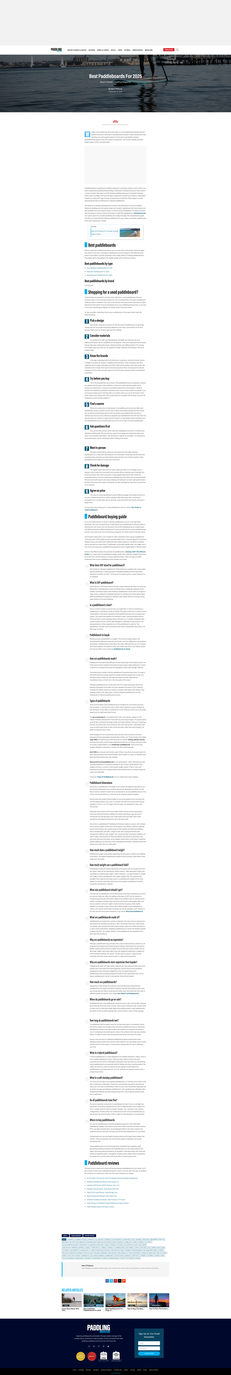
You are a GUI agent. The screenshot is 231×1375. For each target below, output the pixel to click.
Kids (163, 1247)
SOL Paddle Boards (97, 1255)
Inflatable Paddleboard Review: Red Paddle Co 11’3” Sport (106, 1199)
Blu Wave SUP (81, 1242)
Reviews (92, 50)
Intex (137, 1247)
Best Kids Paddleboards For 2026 (98, 271)
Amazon (107, 1239)
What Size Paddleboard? (134, 911)
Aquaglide (126, 1239)
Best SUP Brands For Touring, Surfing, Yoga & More (104, 232)
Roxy (165, 1253)
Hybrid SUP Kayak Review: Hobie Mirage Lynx (102, 1192)
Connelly (141, 1242)
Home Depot (95, 1247)
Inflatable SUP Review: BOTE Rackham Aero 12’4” (103, 1185)
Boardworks (91, 1242)
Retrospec (137, 1253)
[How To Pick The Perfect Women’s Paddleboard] (159, 1300)
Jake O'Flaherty (116, 89)
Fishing (112, 1245)
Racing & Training (100, 1253)
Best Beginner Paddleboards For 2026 (99, 275)
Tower (157, 1255)
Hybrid (103, 1247)
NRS (122, 1250)
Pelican (65, 1253)
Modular (100, 1250)
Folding (120, 1245)
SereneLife (85, 1255)
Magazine (149, 50)
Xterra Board (113, 1258)
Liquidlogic (84, 1250)
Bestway (65, 1242)
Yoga (121, 1258)
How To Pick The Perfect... (159, 1308)
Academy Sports (80, 1239)
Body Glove (102, 1242)
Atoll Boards (136, 1239)
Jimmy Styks (156, 1247)
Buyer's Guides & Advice (77, 50)
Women (104, 1258)
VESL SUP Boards (68, 1258)
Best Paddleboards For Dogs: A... (114, 1309)
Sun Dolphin (119, 1255)
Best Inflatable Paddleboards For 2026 (99, 268)
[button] (177, 50)
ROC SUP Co (158, 1253)
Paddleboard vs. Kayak (122, 649)
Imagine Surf (120, 1247)
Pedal (162, 1250)
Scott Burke (75, 1255)
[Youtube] (108, 1346)
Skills (113, 50)
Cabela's (127, 1242)
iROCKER (143, 1247)
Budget (120, 1242)
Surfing (127, 1255)
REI (131, 1253)
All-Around (99, 1239)
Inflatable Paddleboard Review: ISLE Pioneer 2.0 (103, 1182)
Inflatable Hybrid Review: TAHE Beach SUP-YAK (102, 1189)
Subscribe (169, 50)
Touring (150, 1255)
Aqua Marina (116, 1239)
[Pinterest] (115, 1281)
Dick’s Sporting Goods (70, 1245)
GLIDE (135, 1245)
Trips (120, 50)
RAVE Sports (112, 1253)
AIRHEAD (90, 1239)
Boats (65, 1236)
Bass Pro (146, 1239)
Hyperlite (110, 1247)
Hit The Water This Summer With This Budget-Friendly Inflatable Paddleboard (112, 1178)
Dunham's (92, 1245)
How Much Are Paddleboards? (128, 993)
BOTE (114, 1242)
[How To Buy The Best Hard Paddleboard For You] (137, 1300)
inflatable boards (139, 213)
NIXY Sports (115, 1250)
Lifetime (65, 1250)
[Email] (119, 1281)
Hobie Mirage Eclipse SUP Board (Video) (100, 1207)
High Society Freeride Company (73, 1247)
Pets (85, 1253)
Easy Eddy (100, 1245)
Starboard (109, 1255)
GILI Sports (128, 1245)
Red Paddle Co (123, 1253)
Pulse (91, 1253)
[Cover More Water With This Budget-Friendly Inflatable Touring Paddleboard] (72, 1300)
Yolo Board (129, 1258)
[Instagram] (94, 1346)
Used (162, 1255)
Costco (149, 1242)
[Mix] (124, 1281)
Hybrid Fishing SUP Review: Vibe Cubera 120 (102, 1196)
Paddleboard (136, 1250)
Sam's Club (66, 1255)
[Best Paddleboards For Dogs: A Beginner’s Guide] (115, 1300)
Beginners (154, 1239)
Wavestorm (96, 1258)
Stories (127, 50)
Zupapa (137, 1258)
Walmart (88, 1258)
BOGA (109, 1242)
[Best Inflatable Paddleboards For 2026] (94, 1300)
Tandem (142, 1255)
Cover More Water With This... (70, 1309)
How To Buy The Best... (135, 1308)
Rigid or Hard (147, 1253)
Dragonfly (83, 1245)
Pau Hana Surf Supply (150, 1250)
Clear (134, 1242)
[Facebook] (107, 1281)
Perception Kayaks (75, 1253)
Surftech (135, 1255)
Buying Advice (89, 1236)
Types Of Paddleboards (105, 777)
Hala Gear (142, 1245)
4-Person (70, 1239)
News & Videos (103, 50)
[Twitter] (111, 1281)
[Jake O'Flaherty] (74, 1269)
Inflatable (129, 1247)
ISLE (149, 1247)
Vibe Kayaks (79, 1258)
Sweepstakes (138, 50)
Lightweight (74, 1250)
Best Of (161, 1239)
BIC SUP (72, 1242)
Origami (127, 1250)
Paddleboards (76, 1236)
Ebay (107, 1245)
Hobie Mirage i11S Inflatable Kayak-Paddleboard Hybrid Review (108, 1203)
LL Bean (92, 1250)
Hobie (87, 1247)
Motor (107, 1250)
